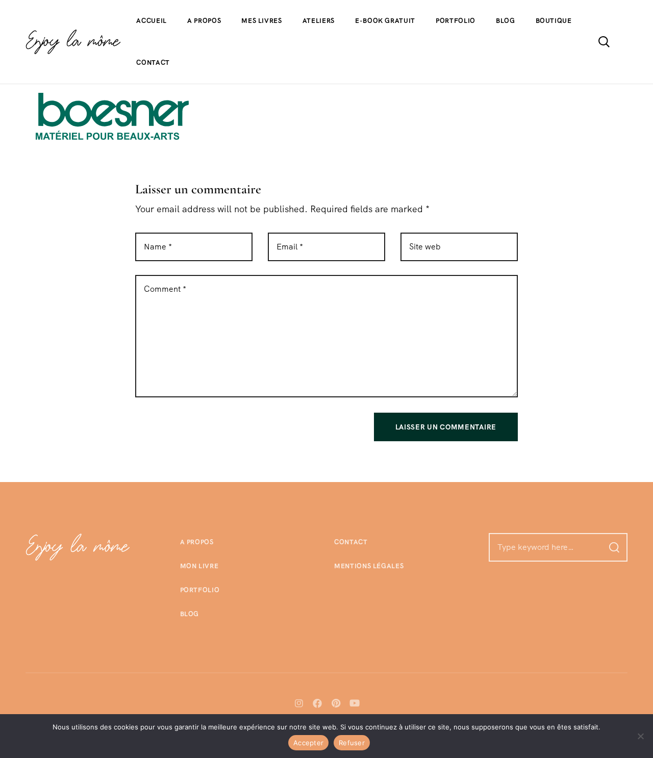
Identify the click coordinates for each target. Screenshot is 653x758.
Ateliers (319, 20)
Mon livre (199, 566)
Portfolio (455, 20)
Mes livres (261, 20)
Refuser (352, 743)
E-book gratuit (385, 20)
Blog (505, 20)
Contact (153, 62)
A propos (204, 20)
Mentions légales (369, 566)
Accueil (151, 20)
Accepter (308, 743)
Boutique (554, 20)
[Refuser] (640, 736)
